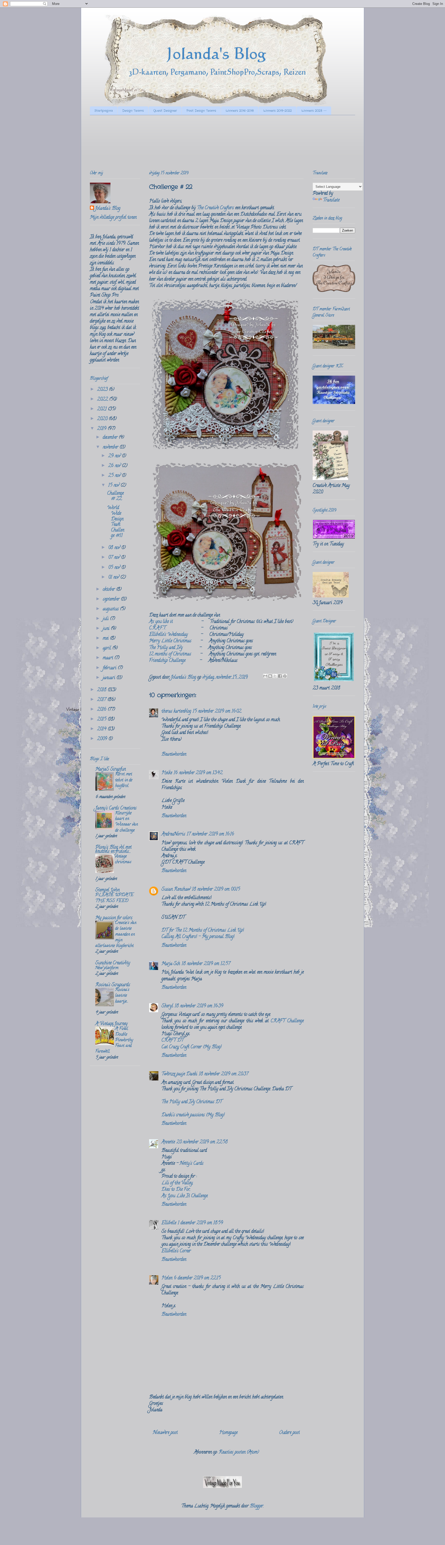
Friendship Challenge (167, 660)
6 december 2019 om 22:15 (197, 1278)
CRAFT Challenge (287, 1021)
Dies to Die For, (175, 1189)
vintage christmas (123, 859)
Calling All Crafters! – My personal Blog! (197, 937)
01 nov (114, 577)
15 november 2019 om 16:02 (217, 711)
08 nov (114, 548)
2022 (103, 399)
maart (108, 658)
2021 (102, 409)
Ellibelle (168, 1223)
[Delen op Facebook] (280, 676)
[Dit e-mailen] (265, 676)
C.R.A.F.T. (157, 628)
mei (106, 638)
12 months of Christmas (170, 654)
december (111, 437)
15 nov (114, 485)
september (112, 599)
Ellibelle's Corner (176, 1251)
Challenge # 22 (115, 496)
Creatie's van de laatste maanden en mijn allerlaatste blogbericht (115, 934)
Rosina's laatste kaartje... (122, 996)
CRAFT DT (172, 1040)
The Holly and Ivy (166, 648)
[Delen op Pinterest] (284, 676)
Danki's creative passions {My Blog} (193, 1115)
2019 (102, 429)
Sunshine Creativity (112, 963)
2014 (102, 729)
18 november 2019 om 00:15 (216, 889)
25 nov (115, 475)
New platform (106, 968)
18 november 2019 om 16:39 (199, 1006)
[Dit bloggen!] (270, 676)
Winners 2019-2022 (277, 110)
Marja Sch (170, 964)
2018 (102, 690)
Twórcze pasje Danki (179, 1074)
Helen (166, 1278)
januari (109, 678)
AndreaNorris (173, 834)
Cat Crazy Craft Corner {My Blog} (191, 1047)
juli (106, 619)
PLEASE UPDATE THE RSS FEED (114, 898)
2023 (103, 389)
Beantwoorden (173, 754)
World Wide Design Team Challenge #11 (115, 521)
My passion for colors (113, 918)
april (107, 648)
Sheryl (167, 1006)
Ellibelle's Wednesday (168, 634)
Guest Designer (165, 110)
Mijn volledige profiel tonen (113, 217)
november (111, 447)
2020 (103, 419)
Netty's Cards (191, 1163)
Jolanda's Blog (107, 209)
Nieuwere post (165, 1433)
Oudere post (289, 1433)
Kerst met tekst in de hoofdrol (123, 780)
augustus (111, 609)
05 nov (114, 567)
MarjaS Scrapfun (110, 769)
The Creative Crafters (215, 208)
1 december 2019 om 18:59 (200, 1223)
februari (110, 668)
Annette (168, 1142)
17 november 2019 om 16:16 (210, 834)
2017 (102, 700)
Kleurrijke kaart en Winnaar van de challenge (126, 822)
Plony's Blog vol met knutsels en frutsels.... (113, 849)
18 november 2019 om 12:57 (206, 964)
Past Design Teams (201, 110)
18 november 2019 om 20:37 (223, 1074)
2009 (102, 739)
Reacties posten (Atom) (239, 1452)
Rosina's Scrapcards (112, 985)
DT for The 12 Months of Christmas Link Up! (202, 930)
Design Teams (133, 110)
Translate (331, 200)
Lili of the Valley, (177, 1183)
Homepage (228, 1433)
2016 (102, 709)
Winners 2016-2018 (240, 110)
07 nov (114, 557)
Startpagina (104, 110)
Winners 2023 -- (314, 110)
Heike (166, 773)
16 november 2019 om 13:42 (198, 773)
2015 (102, 719)
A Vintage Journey (111, 1024)
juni (107, 628)
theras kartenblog (176, 711)
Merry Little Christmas (170, 641)
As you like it (161, 622)
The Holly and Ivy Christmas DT (191, 1102)
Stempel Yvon (107, 890)
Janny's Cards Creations (115, 808)
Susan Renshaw (175, 889)
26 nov (115, 466)
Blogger (256, 1506)
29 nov (115, 456)
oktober (109, 589)
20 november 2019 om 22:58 (202, 1142)
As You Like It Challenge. (184, 1196)
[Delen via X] (275, 676)
